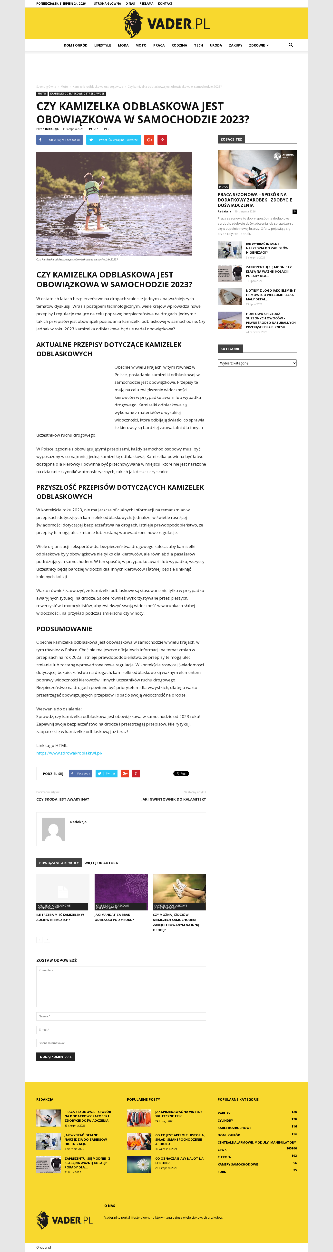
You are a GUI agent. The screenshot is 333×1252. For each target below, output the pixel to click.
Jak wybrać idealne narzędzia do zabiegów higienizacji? (267, 248)
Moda (123, 45)
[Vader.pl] (166, 23)
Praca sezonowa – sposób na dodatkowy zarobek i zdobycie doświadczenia (255, 200)
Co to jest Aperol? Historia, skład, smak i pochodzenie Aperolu (180, 1139)
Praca (159, 45)
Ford (222, 1171)
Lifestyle (102, 45)
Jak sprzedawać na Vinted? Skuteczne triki (178, 1113)
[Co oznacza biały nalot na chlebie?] (139, 1164)
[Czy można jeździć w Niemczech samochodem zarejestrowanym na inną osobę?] (179, 892)
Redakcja (52, 129)
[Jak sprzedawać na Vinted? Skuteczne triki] (139, 1118)
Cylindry (225, 1120)
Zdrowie (257, 45)
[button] (291, 45)
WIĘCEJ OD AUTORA (101, 862)
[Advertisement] (166, 68)
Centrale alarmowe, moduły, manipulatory (257, 1142)
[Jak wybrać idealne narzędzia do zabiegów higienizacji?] (230, 249)
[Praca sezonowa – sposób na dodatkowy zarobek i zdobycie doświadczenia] (257, 169)
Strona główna (107, 3)
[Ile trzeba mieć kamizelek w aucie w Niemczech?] (62, 892)
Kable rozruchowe (234, 1128)
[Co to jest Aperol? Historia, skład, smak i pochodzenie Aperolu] (139, 1141)
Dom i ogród (76, 45)
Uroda (216, 45)
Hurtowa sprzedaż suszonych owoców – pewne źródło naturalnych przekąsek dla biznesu (271, 320)
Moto (141, 45)
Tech (198, 45)
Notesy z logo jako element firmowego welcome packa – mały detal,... (271, 294)
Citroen (225, 1157)
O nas (130, 3)
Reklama (146, 3)
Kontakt (165, 3)
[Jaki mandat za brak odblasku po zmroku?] (121, 892)
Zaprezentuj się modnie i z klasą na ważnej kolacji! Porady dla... (269, 271)
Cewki (222, 1149)
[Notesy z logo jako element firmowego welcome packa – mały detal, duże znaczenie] (230, 296)
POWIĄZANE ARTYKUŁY (59, 862)
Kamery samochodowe (238, 1164)
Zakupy (235, 45)
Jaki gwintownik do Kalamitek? (173, 799)
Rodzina (179, 45)
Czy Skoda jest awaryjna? (62, 799)
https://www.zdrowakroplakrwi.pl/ (69, 753)
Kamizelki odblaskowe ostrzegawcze (77, 93)
